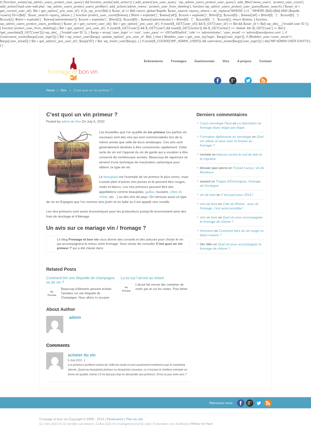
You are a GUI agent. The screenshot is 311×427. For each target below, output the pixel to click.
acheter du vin (82, 355)
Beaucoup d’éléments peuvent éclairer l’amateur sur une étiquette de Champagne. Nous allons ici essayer (80, 287)
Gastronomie (204, 61)
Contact (265, 61)
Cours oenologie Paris (216, 123)
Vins (225, 61)
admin (65, 121)
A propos (244, 61)
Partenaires (115, 419)
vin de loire (208, 195)
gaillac (149, 192)
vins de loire (208, 204)
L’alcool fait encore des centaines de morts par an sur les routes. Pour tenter (154, 283)
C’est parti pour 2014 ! (237, 195)
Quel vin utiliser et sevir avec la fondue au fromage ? (231, 141)
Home (50, 90)
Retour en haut (202, 423)
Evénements (153, 61)
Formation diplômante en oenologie (225, 136)
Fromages (178, 61)
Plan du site (134, 419)
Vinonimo (206, 231)
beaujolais (111, 177)
